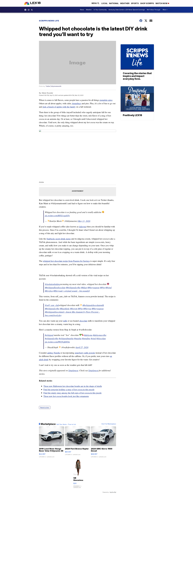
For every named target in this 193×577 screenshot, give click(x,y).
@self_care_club (52, 305)
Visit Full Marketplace (108, 424)
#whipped (49, 335)
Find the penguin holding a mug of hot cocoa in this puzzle (68, 389)
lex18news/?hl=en (29, 10)
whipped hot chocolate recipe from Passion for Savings (66, 261)
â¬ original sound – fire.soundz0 (75, 290)
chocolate (83, 320)
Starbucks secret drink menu (59, 238)
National (114, 3)
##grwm (73, 308)
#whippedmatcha (66, 338)
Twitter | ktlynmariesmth (53, 86)
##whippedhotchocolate (55, 287)
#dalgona (88, 335)
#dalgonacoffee (99, 335)
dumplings (76, 103)
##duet (84, 287)
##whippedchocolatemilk (93, 305)
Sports (135, 3)
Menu (94, 3)
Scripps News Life (49, 21)
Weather (124, 3)
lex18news (32, 10)
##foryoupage (94, 287)
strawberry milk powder (85, 352)
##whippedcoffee (73, 287)
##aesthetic (65, 308)
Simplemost (73, 370)
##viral (108, 287)
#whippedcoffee (51, 338)
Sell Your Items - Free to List (66, 424)
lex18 (25, 10)
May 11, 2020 (84, 221)
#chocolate (101, 338)
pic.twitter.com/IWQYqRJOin (57, 341)
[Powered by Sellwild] (113, 492)
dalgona (82, 226)
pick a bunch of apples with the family (59, 106)
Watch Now (161, 3)
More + (165, 10)
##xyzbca (49, 290)
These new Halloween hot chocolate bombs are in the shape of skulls (72, 386)
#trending (86, 338)
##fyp (102, 287)
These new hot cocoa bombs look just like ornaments (66, 396)
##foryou (57, 290)
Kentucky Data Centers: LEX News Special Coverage (127, 10)
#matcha (78, 338)
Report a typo (44, 407)
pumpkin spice (106, 100)
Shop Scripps (147, 3)
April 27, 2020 (82, 347)
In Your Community (100, 10)
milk (65, 320)
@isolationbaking (52, 284)
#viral (93, 338)
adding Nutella (53, 352)
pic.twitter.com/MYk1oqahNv (57, 215)
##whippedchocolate (54, 311)
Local (104, 3)
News (82, 10)
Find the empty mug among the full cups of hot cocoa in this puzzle (72, 392)
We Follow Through (153, 10)
